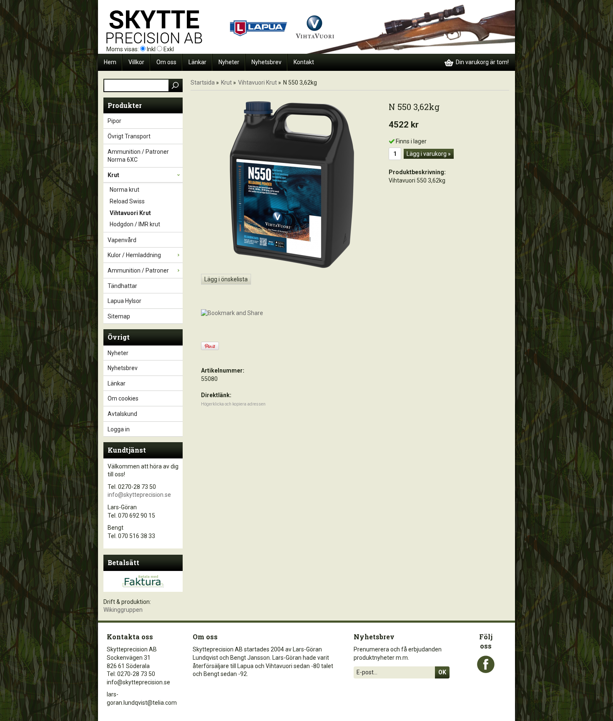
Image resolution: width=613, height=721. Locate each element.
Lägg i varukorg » (429, 153)
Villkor (136, 62)
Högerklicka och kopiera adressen (233, 404)
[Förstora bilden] (292, 184)
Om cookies (123, 398)
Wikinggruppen (123, 609)
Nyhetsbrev (266, 62)
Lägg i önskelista (226, 279)
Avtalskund (122, 414)
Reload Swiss (127, 201)
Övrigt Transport (129, 136)
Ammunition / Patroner (138, 270)
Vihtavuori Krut (130, 213)
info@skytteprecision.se (139, 494)
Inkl (151, 49)
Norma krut (124, 189)
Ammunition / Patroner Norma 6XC (138, 155)
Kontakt (304, 62)
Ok (442, 672)
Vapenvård (122, 240)
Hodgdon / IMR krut (135, 224)
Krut (113, 175)
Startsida (203, 82)
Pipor (114, 121)
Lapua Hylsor (124, 301)
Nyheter (229, 62)
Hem (110, 62)
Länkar (197, 62)
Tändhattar (122, 286)
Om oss (166, 62)
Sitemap (119, 316)
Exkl (168, 49)
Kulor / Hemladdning (134, 255)
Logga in (119, 429)
